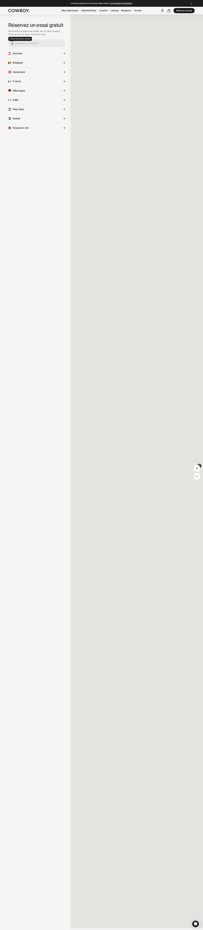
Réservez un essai (184, 10)
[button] (195, 924)
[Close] (191, 3)
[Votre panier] (169, 10)
